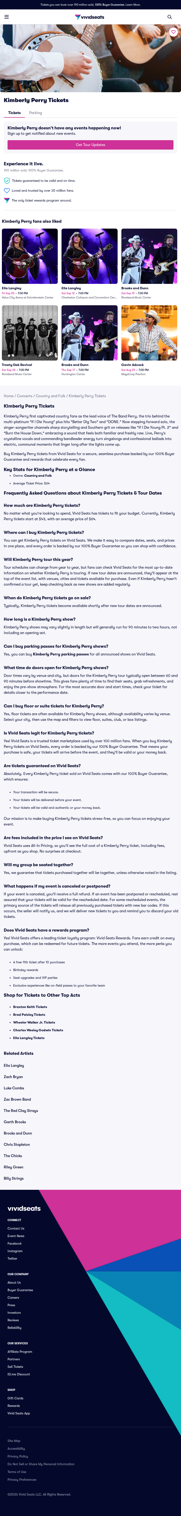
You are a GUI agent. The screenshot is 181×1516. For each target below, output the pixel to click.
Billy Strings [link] (14, 1178)
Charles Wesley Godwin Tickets (38, 1030)
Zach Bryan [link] (13, 1077)
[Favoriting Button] (173, 32)
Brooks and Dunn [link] (18, 1133)
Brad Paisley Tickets (29, 1014)
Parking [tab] (35, 113)
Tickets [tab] (14, 113)
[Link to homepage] (90, 17)
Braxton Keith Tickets (30, 1007)
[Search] (170, 17)
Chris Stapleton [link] (17, 1145)
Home (8, 396)
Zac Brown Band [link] (17, 1099)
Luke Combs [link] (14, 1088)
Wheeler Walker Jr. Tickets (34, 1022)
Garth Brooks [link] (15, 1122)
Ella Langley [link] (14, 1066)
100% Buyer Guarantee (109, 4)
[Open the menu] (6, 17)
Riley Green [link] (13, 1167)
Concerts (24, 396)
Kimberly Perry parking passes (61, 654)
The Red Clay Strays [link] (21, 1111)
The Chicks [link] (13, 1156)
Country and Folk (50, 396)
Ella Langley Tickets (29, 1038)
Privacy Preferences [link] (22, 1479)
